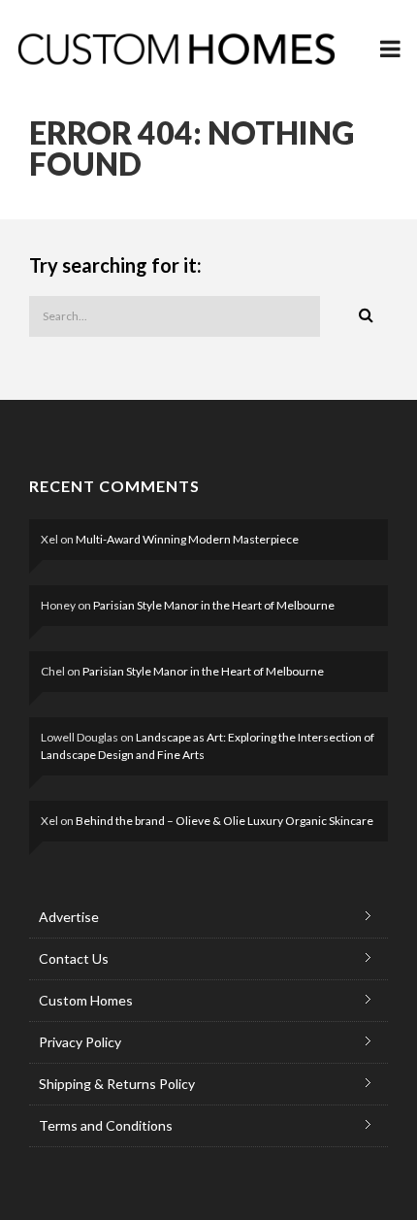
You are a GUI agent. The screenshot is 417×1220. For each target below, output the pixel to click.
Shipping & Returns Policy (117, 1083)
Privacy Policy (80, 1042)
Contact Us (74, 958)
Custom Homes (86, 1000)
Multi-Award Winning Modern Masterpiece (187, 539)
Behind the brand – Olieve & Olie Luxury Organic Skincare (224, 820)
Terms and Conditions (106, 1125)
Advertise (69, 916)
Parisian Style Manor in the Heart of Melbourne (214, 605)
